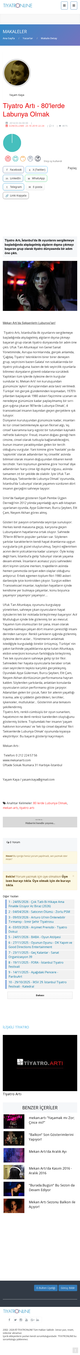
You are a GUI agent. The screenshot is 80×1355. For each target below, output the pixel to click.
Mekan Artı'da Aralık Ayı (48, 1151)
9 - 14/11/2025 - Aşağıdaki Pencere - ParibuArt (33, 974)
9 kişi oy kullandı (53, 161)
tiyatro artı (26, 808)
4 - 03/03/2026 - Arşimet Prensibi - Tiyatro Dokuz (38, 929)
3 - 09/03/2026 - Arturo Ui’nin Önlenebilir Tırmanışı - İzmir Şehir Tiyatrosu (37, 919)
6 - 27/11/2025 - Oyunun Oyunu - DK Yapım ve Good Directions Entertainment (40, 945)
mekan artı (10, 808)
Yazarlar (28, 38)
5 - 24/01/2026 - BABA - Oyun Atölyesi (35, 937)
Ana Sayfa (9, 38)
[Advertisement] (40, 217)
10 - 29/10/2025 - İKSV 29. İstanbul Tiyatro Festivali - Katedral (38, 984)
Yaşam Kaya (16, 95)
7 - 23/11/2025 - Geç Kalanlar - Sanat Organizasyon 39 (34, 954)
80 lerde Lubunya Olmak (50, 803)
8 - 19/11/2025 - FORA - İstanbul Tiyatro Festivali (36, 964)
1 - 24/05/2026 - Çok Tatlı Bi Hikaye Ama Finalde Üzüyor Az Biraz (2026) (36, 904)
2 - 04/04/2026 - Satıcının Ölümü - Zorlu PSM (39, 912)
